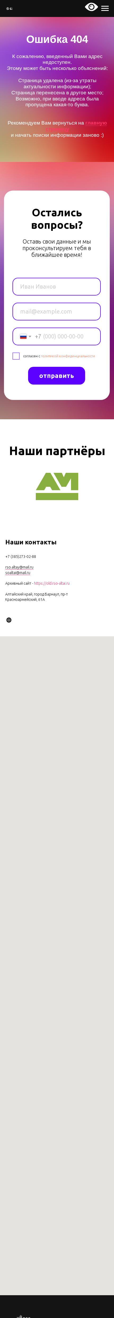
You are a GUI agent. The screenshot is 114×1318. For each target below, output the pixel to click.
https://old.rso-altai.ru (52, 583)
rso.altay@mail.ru (19, 567)
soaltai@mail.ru (17, 573)
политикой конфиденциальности (68, 356)
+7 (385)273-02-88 (20, 556)
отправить (56, 375)
